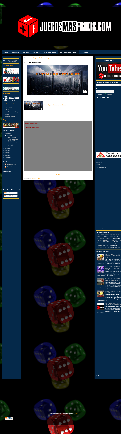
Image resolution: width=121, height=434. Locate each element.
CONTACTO (84, 52)
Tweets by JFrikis (101, 229)
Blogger (76, 413)
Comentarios (9, 195)
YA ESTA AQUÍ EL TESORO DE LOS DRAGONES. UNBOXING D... (12, 140)
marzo (9, 145)
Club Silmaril (8, 107)
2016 (6, 153)
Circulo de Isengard (10, 116)
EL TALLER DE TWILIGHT (68, 52)
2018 (6, 148)
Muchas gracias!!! (102, 247)
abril (8, 135)
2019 (6, 133)
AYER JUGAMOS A (50, 52)
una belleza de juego (103, 238)
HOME (6, 52)
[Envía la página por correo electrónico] (27, 119)
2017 (6, 150)
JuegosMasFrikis (11, 164)
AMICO (7, 114)
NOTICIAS (26, 52)
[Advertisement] (11, 227)
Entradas (8, 193)
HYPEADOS (36, 52)
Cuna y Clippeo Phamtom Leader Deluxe (55, 105)
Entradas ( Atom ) (36, 178)
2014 (6, 157)
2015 (6, 155)
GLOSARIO (15, 52)
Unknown (9, 166)
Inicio (58, 175)
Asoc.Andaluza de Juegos (12, 112)
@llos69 (98, 164)
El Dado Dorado (9, 110)
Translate (109, 94)
